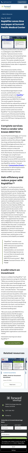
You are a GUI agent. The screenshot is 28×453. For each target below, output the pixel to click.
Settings (14, 450)
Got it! (13, 447)
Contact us (8, 415)
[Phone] (3, 410)
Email (3, 431)
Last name (18, 425)
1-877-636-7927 (9, 410)
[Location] (3, 405)
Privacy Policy (21, 443)
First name (4, 425)
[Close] (26, 441)
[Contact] (3, 415)
